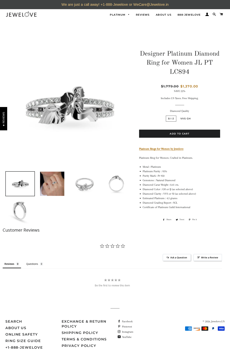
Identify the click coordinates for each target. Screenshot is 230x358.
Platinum (118, 14)
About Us (163, 14)
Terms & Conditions (84, 339)
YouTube (126, 337)
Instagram (127, 331)
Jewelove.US (218, 321)
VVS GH (185, 118)
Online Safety (21, 334)
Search (13, 321)
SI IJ (171, 118)
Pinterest (126, 326)
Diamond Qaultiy (179, 111)
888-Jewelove (189, 14)
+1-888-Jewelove (24, 347)
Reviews (143, 14)
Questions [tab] (32, 264)
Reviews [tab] (9, 264)
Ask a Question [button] (178, 257)
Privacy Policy (79, 346)
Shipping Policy (80, 333)
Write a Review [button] (209, 257)
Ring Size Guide (23, 341)
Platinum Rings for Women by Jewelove (161, 148)
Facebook (127, 321)
